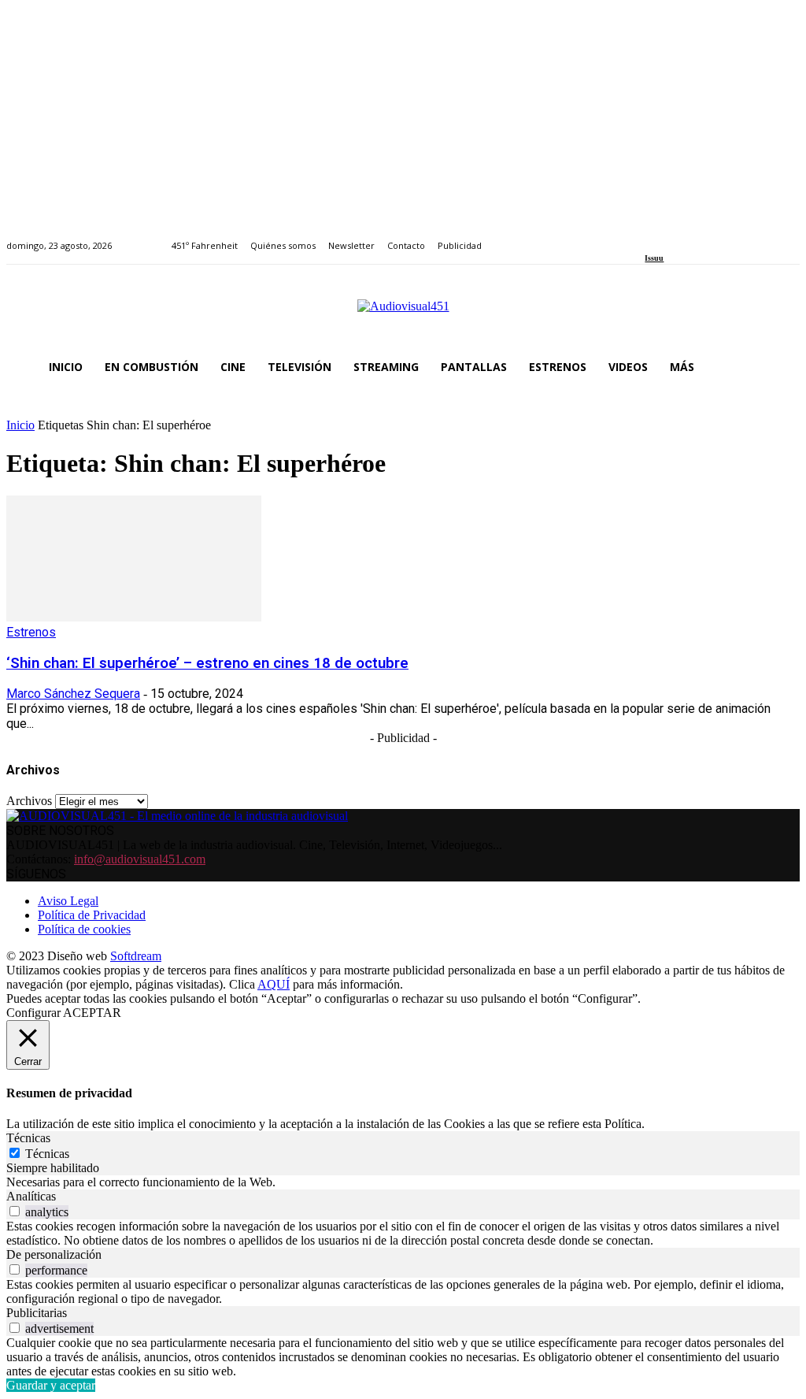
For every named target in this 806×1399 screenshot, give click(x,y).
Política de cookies (84, 929)
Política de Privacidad (92, 915)
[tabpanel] (403, 1182)
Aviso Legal (68, 900)
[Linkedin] (686, 237)
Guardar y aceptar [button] (50, 1385)
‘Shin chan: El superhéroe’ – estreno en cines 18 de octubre (207, 663)
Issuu (654, 258)
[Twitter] (704, 237)
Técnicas (47, 1153)
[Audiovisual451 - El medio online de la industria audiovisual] (403, 314)
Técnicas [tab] (28, 1138)
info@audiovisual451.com (139, 859)
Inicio (20, 425)
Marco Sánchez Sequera (73, 693)
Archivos (29, 800)
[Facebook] (650, 237)
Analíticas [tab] (31, 1196)
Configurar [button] (33, 1012)
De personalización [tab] (54, 1254)
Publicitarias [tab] (36, 1312)
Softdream (135, 956)
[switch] (14, 1211)
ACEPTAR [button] (92, 1012)
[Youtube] (722, 237)
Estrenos (31, 632)
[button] (781, 367)
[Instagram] (668, 237)
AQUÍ (273, 984)
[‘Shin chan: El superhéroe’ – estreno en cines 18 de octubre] (133, 617)
